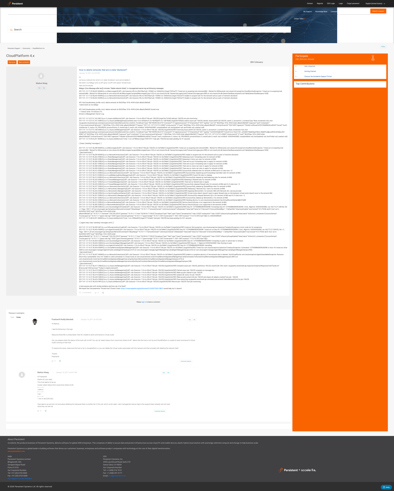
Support (12, 11)
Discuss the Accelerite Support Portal (318, 76)
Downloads (346, 11)
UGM (355, 11)
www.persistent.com (16, 451)
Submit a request (378, 11)
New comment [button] (24, 62)
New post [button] (12, 62)
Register (320, 3)
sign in (144, 302)
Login (341, 3)
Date (12, 317)
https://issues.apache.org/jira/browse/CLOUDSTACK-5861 (142, 288)
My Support (307, 11)
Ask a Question (309, 66)
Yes (39, 88)
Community (335, 11)
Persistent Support (14, 48)
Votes (18, 317)
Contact (310, 3)
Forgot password (353, 3)
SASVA (363, 11)
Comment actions (186, 361)
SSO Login (331, 3)
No (44, 88)
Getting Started (310, 71)
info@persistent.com (117, 476)
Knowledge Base (321, 11)
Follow (383, 46)
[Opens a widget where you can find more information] (386, 487)
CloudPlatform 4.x (39, 48)
